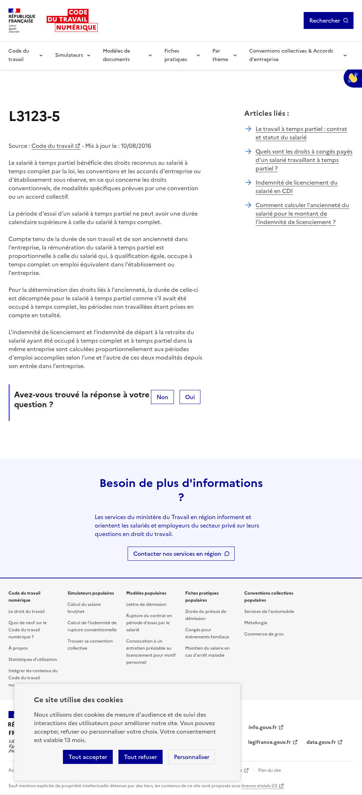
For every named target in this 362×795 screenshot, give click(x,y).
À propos (18, 648)
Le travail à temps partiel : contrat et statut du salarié (301, 133)
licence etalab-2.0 (259, 786)
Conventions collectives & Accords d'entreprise (291, 55)
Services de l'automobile (269, 611)
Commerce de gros (264, 634)
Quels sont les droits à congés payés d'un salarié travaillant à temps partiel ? (304, 160)
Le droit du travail (26, 611)
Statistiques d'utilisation (32, 659)
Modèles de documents (116, 55)
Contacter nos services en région (177, 553)
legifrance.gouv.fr (269, 742)
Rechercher (324, 20)
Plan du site (269, 770)
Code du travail (18, 55)
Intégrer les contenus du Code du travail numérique (33, 678)
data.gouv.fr (321, 742)
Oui (190, 397)
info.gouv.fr (263, 727)
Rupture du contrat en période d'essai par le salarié (149, 623)
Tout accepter (88, 757)
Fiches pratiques (175, 55)
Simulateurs (69, 55)
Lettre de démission (146, 604)
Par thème (220, 55)
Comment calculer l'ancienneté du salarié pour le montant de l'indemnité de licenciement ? (302, 213)
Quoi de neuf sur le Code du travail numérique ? (27, 630)
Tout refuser (140, 757)
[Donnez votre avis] (353, 78)
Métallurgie (255, 623)
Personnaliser (191, 757)
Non (162, 397)
